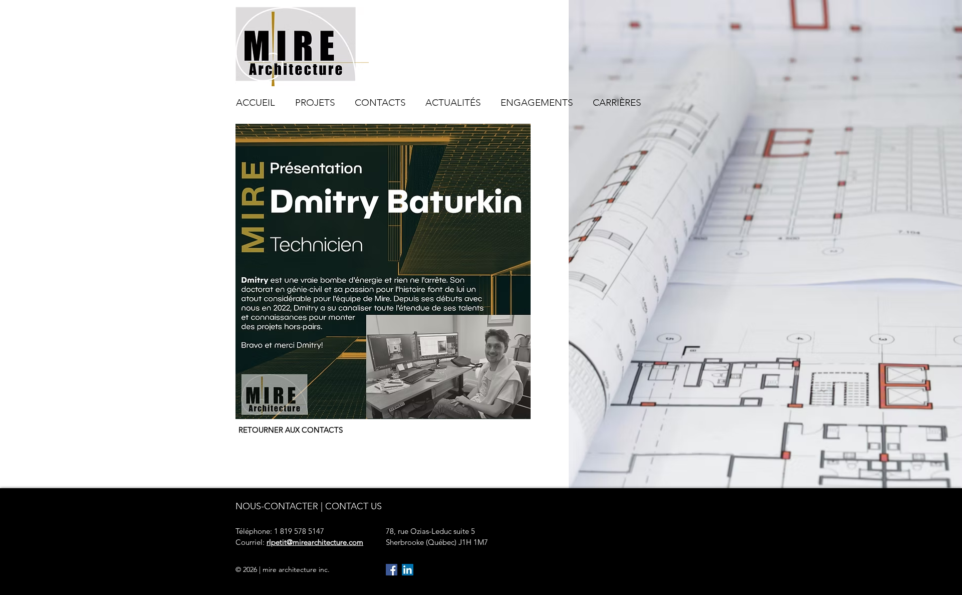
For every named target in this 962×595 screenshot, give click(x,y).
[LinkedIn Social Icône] (407, 569)
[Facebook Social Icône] (391, 569)
